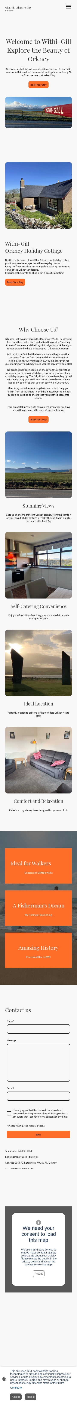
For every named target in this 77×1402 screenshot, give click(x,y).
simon (16, 1156)
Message (11, 1040)
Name (10, 1021)
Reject (30, 1396)
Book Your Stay (38, 84)
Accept (39, 1273)
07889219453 (25, 1150)
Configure (16, 1387)
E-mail (10, 1088)
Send (38, 1134)
